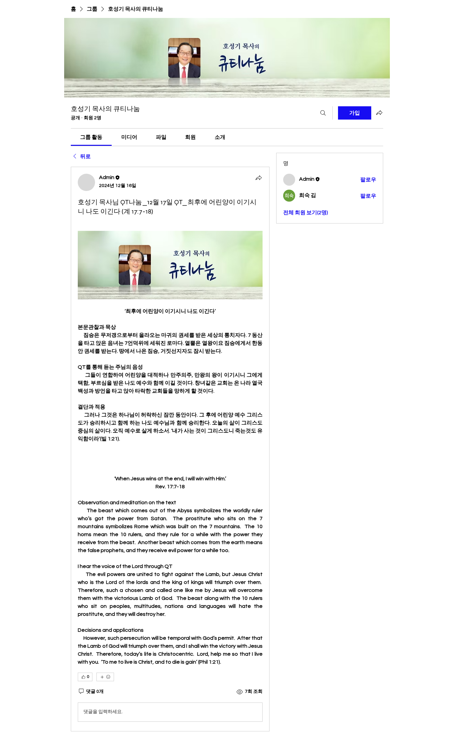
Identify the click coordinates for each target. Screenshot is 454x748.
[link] (91, 137)
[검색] (323, 113)
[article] (170, 449)
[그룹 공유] (379, 113)
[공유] (259, 178)
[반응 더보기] (105, 677)
